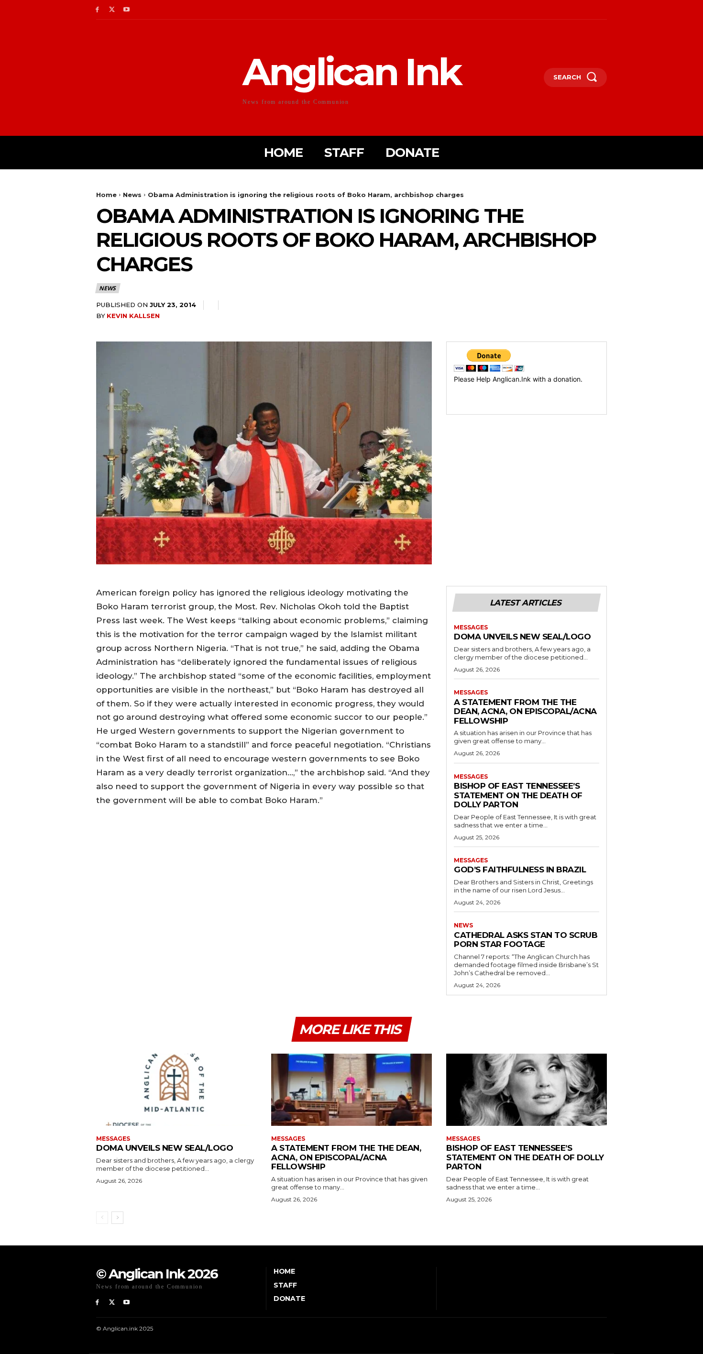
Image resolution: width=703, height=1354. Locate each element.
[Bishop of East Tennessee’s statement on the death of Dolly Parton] (526, 1090)
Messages (471, 627)
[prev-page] (102, 1217)
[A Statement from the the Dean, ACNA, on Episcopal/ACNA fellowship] (351, 1090)
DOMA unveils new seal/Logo (522, 636)
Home (106, 194)
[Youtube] (127, 10)
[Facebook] (97, 10)
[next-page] (117, 1217)
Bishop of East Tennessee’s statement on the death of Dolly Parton (518, 795)
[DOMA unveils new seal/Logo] (176, 1090)
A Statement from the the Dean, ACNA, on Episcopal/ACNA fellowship (525, 711)
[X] (112, 10)
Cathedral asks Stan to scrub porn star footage (525, 939)
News (132, 194)
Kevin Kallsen (133, 315)
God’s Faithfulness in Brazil (520, 869)
